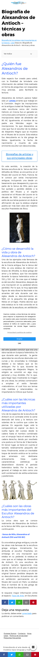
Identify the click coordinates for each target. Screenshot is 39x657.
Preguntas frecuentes (12, 638)
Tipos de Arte (18, 596)
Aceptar (19, 339)
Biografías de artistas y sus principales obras (19, 156)
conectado (27, 613)
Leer (19, 343)
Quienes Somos (10, 633)
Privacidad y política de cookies (19, 332)
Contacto (22, 633)
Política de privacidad (19, 636)
